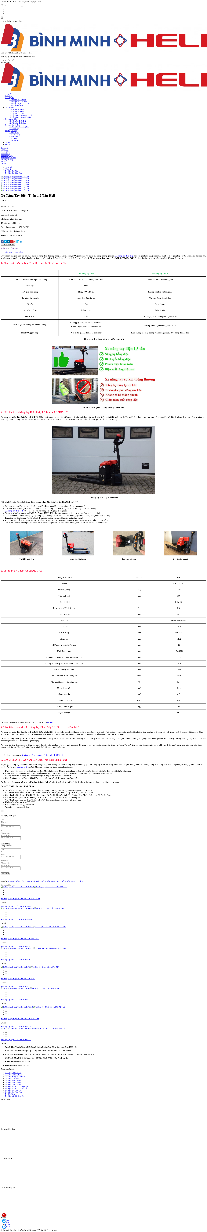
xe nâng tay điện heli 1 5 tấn (54, 881)
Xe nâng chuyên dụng (12, 125)
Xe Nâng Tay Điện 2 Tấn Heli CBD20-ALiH (20, 898)
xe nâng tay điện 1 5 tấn (16, 881)
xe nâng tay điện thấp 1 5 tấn (34, 881)
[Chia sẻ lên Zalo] (21, 241)
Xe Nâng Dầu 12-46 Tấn (18, 102)
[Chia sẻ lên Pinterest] (11, 241)
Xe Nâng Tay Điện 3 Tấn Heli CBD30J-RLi (20, 938)
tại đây (50, 722)
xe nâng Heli (22, 767)
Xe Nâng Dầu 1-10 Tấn (17, 100)
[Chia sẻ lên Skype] (17, 241)
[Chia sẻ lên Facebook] (2, 241)
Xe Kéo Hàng (14, 129)
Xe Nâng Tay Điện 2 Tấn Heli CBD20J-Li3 (20, 1019)
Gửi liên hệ (5, 844)
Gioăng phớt (13, 136)
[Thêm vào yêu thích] (6, 914)
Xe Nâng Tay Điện (11, 171)
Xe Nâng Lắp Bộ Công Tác (19, 127)
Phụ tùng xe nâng (11, 131)
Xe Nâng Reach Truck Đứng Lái (20, 115)
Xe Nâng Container (16, 105)
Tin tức (7, 142)
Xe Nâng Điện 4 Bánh (17, 111)
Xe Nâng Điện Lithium (17, 113)
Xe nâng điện (9, 107)
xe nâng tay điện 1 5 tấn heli (74, 881)
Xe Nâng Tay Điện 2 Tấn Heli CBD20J (18, 978)
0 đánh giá (4, 248)
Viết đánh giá (13, 248)
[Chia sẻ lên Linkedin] (8, 241)
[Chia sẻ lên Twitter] (5, 241)
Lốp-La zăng (13, 138)
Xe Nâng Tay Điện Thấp (18, 121)
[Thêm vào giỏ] (6, 912)
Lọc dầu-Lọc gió (15, 135)
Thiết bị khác (13, 140)
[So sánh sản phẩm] (6, 916)
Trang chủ (8, 94)
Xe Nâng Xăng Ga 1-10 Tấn (19, 103)
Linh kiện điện (14, 133)
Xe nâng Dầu (9, 98)
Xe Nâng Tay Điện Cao (17, 123)
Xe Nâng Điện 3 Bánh (17, 109)
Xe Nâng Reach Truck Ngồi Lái (20, 117)
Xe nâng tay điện (11, 119)
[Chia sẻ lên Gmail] (14, 241)
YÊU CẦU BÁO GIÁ (8, 244)
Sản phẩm (8, 169)
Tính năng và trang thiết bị (14, 252)
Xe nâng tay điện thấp (124, 256)
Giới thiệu (8, 96)
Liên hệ (7, 144)
